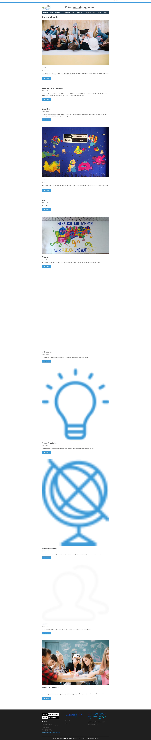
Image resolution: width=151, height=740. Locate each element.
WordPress (96, 738)
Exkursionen (46, 109)
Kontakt (106, 12)
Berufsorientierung (90, 12)
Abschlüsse (79, 12)
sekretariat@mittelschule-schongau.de (51, 732)
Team (51, 12)
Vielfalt (45, 624)
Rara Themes (86, 738)
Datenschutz (67, 720)
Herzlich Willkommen (50, 687)
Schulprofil (58, 12)
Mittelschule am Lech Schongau (79, 7)
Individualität (47, 352)
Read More (46, 78)
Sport (44, 200)
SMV (44, 68)
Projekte (45, 180)
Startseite (45, 12)
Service (99, 12)
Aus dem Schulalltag (69, 12)
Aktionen (45, 257)
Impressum (67, 723)
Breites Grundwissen (50, 443)
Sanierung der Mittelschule (52, 88)
